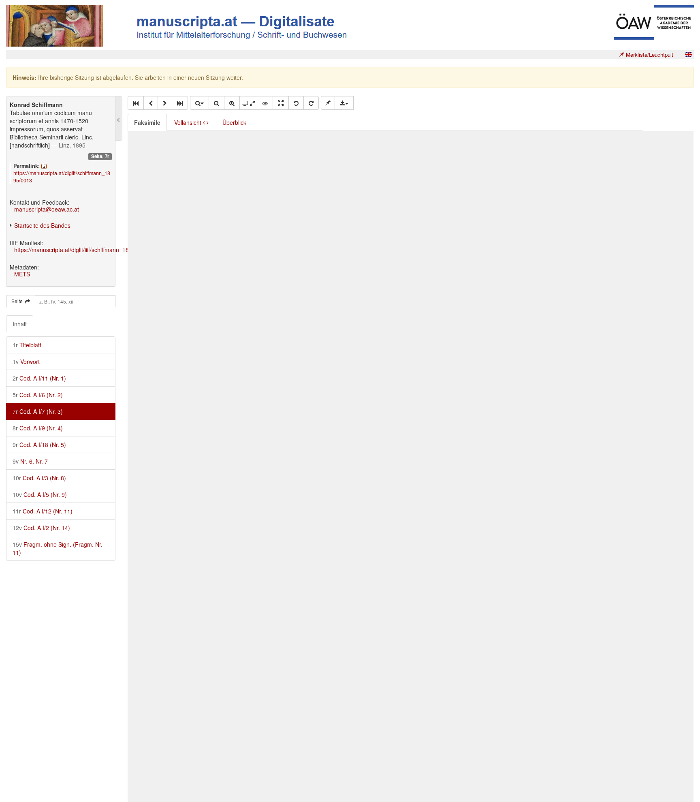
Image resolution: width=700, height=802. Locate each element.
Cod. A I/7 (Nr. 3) (38, 411)
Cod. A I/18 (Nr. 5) (39, 445)
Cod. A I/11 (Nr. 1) (39, 378)
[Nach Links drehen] (296, 103)
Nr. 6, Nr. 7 (30, 461)
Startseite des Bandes (42, 225)
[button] (136, 103)
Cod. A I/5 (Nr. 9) (40, 494)
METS (22, 274)
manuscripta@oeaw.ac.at (46, 209)
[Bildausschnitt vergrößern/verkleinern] (248, 103)
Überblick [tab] (234, 122)
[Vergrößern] (232, 103)
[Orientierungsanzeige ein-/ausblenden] (265, 103)
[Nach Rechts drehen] (311, 103)
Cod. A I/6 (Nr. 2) (38, 395)
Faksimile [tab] (147, 122)
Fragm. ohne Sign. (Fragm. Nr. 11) (57, 548)
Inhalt (20, 324)
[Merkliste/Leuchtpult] (328, 103)
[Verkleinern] (216, 103)
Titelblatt (27, 345)
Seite (18, 300)
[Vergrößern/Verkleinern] (199, 103)
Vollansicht (188, 122)
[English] (688, 54)
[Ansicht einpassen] (281, 103)
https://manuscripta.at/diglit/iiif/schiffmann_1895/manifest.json (92, 250)
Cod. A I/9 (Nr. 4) (38, 428)
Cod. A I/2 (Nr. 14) (41, 528)
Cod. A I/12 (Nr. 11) (43, 511)
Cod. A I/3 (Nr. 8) (39, 478)
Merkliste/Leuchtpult (648, 54)
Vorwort (26, 361)
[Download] (344, 103)
